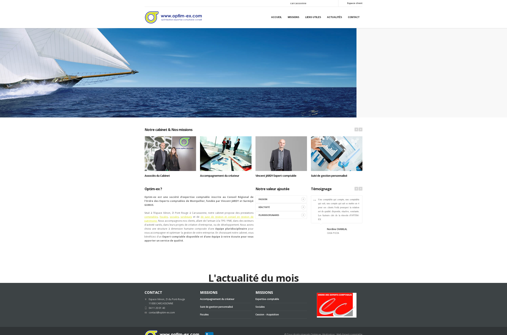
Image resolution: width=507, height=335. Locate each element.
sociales (174, 217)
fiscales (164, 217)
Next (360, 129)
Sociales (260, 306)
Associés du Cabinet (157, 176)
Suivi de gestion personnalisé (329, 176)
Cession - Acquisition (267, 314)
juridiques (186, 217)
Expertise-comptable (267, 299)
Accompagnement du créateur (219, 176)
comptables (151, 217)
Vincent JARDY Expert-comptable (275, 176)
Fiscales (204, 314)
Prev (356, 129)
